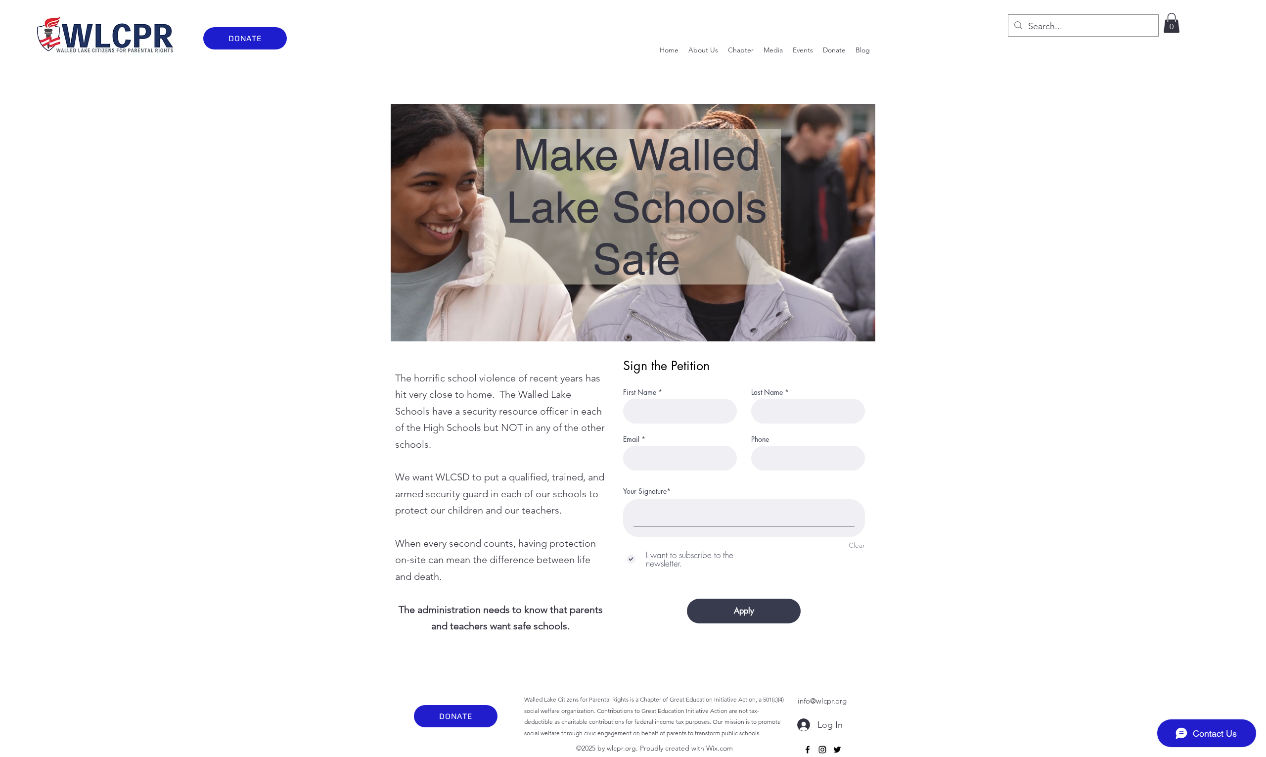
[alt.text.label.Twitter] (837, 750)
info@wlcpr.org (822, 701)
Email (631, 439)
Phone (760, 439)
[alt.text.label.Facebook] (808, 750)
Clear (857, 545)
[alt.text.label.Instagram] (822, 750)
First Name (639, 392)
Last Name (767, 392)
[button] (1171, 23)
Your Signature (645, 491)
